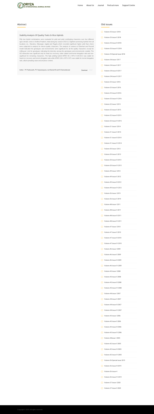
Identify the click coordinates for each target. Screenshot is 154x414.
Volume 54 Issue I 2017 (112, 60)
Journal (101, 5)
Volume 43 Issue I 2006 (112, 316)
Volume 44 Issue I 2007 (112, 293)
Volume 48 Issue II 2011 (112, 210)
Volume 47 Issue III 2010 (112, 238)
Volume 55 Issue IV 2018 (113, 48)
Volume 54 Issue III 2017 (112, 71)
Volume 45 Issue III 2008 (112, 282)
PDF (91, 70)
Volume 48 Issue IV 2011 (113, 221)
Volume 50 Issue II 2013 (112, 154)
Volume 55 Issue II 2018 (112, 37)
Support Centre (128, 5)
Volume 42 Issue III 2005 (112, 349)
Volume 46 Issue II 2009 (112, 254)
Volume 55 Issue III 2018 (112, 43)
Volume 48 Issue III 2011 (112, 216)
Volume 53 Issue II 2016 (112, 87)
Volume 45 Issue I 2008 (112, 271)
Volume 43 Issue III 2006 (112, 327)
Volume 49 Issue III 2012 (112, 182)
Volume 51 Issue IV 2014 (113, 143)
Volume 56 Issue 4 (110, 371)
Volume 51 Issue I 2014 (112, 126)
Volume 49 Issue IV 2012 (113, 188)
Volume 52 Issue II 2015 (112, 110)
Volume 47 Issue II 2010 (112, 232)
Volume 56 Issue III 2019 (112, 366)
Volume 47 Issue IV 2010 (113, 243)
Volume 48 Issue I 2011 (112, 204)
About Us (90, 5)
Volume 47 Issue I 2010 (112, 227)
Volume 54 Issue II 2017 (112, 65)
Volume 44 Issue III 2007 (112, 305)
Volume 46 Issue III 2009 (112, 260)
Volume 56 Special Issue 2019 (114, 360)
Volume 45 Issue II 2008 (112, 277)
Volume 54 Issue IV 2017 (113, 76)
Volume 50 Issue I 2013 (112, 149)
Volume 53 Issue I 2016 (112, 82)
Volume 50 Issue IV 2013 (113, 165)
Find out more (113, 5)
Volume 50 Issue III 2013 (112, 160)
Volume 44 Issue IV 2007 (113, 310)
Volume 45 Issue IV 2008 (113, 288)
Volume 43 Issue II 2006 (112, 321)
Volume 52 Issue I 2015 (112, 104)
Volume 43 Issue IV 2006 (113, 332)
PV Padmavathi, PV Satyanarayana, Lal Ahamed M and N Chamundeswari (47, 70)
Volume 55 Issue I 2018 (112, 32)
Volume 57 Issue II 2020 (112, 388)
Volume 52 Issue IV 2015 (113, 121)
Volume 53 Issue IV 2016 (113, 99)
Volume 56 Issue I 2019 (112, 193)
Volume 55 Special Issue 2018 (114, 54)
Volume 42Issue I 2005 (112, 338)
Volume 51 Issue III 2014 (112, 138)
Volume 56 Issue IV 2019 (113, 377)
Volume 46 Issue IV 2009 (113, 266)
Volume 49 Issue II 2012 (112, 177)
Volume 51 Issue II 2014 (112, 132)
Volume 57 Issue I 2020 (112, 383)
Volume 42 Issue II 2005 (112, 344)
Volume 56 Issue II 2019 (112, 199)
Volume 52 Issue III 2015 (112, 115)
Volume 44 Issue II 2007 (112, 299)
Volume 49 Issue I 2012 (112, 171)
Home (80, 5)
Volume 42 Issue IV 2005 (113, 355)
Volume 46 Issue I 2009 (112, 249)
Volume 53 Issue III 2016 (112, 93)
